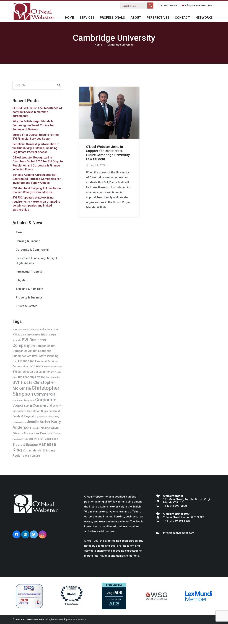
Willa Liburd (32, 455)
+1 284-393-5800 (169, 5)
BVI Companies (40, 346)
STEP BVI (33, 439)
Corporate (45, 399)
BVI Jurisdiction (22, 371)
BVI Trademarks (50, 377)
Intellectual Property (29, 271)
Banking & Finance (28, 241)
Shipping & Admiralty (29, 288)
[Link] (34, 11)
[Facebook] (16, 534)
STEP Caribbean (48, 438)
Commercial (45, 394)
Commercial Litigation (23, 400)
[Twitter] (34, 534)
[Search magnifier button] (150, 5)
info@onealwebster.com (198, 5)
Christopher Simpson (35, 391)
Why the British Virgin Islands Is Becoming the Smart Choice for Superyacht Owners (33, 125)
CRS (14, 411)
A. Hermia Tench (20, 329)
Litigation (22, 280)
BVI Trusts (22, 382)
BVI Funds (36, 366)
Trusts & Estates (26, 306)
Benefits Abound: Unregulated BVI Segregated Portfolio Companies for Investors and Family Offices (36, 178)
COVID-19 (57, 406)
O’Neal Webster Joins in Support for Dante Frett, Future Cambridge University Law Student (108, 153)
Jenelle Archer (38, 422)
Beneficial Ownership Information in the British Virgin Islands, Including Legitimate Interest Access (35, 148)
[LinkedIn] (25, 534)
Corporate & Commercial (32, 249)
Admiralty (34, 329)
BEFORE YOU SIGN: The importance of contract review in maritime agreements (37, 112)
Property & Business (29, 297)
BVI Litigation (42, 371)
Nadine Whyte (50, 428)
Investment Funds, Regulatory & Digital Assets (36, 261)
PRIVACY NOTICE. (77, 619)
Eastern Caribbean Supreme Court (38, 411)
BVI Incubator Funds (53, 367)
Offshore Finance (22, 433)
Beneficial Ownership (30, 335)
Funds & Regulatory (25, 416)
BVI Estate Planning (45, 356)
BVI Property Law (29, 377)
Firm (19, 232)
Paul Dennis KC (44, 433)
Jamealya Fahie (19, 422)
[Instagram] (42, 534)
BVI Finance (20, 361)
